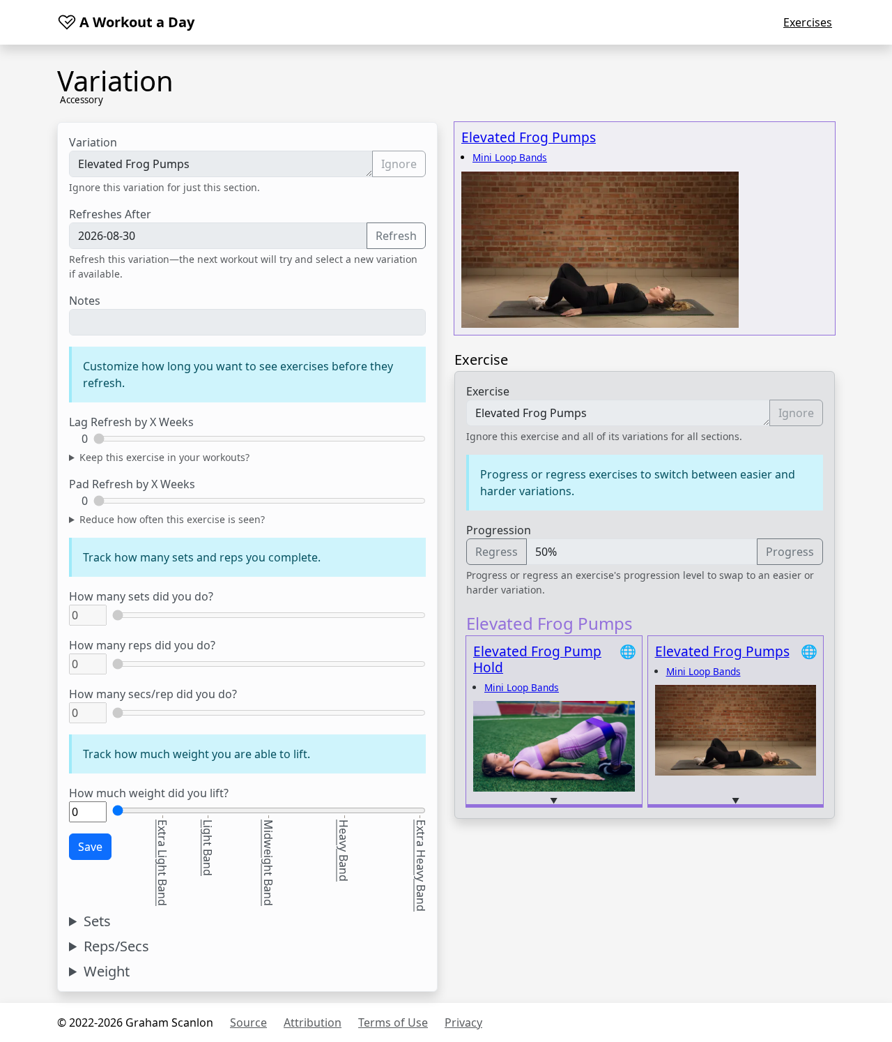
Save (90, 846)
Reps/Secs (116, 946)
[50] (145, 819)
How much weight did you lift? (149, 793)
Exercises (807, 22)
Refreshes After (110, 214)
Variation (93, 142)
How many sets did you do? (141, 596)
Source (248, 1022)
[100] (172, 819)
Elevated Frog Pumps (528, 137)
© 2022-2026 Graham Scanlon (135, 1022)
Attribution (312, 1022)
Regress (496, 551)
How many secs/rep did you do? (153, 694)
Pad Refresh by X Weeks (132, 484)
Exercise (487, 391)
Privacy (463, 1022)
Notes (84, 300)
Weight (107, 971)
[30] (132, 819)
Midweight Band (268, 863)
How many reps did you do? (142, 645)
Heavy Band (343, 851)
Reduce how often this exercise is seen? (172, 519)
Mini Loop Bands (509, 157)
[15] (118, 819)
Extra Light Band (162, 863)
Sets (97, 921)
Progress (790, 551)
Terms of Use (393, 1022)
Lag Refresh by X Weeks (131, 422)
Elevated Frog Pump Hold (537, 659)
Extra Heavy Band (421, 866)
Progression (498, 530)
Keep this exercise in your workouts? (164, 457)
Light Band (207, 848)
